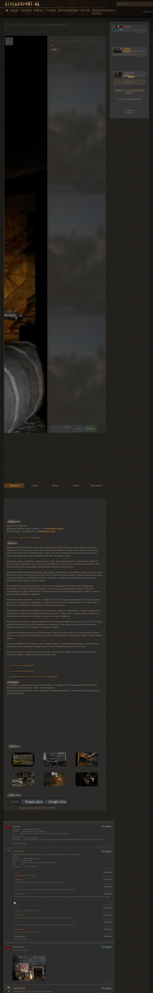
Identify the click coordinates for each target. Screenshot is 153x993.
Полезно (107, 826)
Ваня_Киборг (19, 947)
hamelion (129, 93)
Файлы (38, 10)
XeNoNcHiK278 (19, 988)
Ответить (94, 826)
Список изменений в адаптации (26, 537)
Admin (17, 872)
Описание (14, 485)
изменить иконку (117, 27)
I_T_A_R (127, 90)
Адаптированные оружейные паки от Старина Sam (34, 676)
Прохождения (68, 10)
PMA (54, 49)
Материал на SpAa (55, 528)
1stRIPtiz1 (119, 90)
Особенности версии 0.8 (23, 671)
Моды (14, 10)
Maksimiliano (18, 851)
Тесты (85, 10)
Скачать (90, 428)
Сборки (75, 485)
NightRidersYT (20, 936)
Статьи (51, 10)
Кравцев (17, 826)
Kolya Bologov (138, 90)
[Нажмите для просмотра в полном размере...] (25, 234)
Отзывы (34, 485)
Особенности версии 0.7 (23, 665)
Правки (26, 10)
